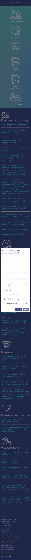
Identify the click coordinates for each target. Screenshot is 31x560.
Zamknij (19, 309)
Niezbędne (8, 290)
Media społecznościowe (12, 303)
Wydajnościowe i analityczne (13, 299)
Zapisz (26, 309)
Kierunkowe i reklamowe (12, 294)
